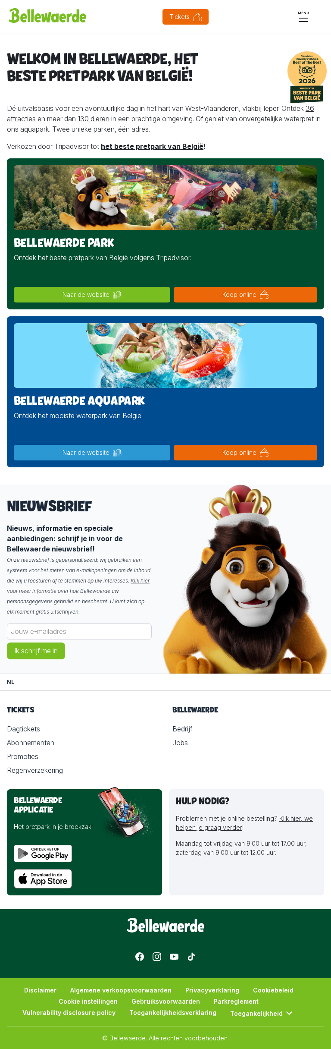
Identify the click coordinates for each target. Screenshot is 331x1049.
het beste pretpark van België (152, 146)
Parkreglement (236, 1001)
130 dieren (93, 118)
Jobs (180, 742)
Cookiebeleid (273, 990)
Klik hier (140, 580)
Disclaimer (40, 990)
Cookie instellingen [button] (88, 1001)
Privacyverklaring (212, 990)
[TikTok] (191, 956)
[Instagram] (157, 956)
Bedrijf (182, 729)
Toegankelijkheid (256, 1013)
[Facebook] (139, 956)
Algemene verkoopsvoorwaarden (121, 990)
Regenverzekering (35, 770)
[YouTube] (174, 956)
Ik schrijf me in (36, 650)
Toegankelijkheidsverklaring (172, 1012)
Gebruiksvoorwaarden (165, 1001)
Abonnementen (30, 742)
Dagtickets (23, 729)
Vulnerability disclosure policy (69, 1012)
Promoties (22, 756)
